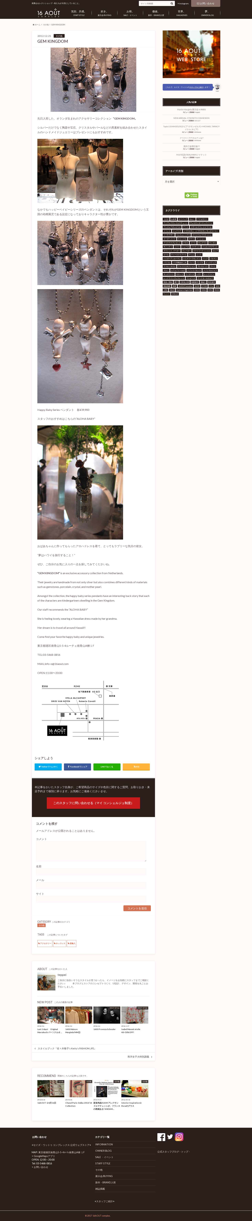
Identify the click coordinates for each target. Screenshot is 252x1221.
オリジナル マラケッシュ (202, 235)
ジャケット (195, 247)
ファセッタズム (170, 266)
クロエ (185, 243)
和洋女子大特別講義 (138, 1056)
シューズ (185, 247)
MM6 (203, 290)
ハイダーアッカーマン (172, 258)
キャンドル (182, 239)
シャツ (177, 247)
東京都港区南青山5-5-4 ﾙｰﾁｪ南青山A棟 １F (61, 1152)
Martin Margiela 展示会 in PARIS (191, 109)
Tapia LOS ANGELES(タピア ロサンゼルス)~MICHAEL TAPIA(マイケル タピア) (191, 127)
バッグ (205, 258)
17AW (204, 286)
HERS (197, 290)
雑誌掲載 (167, 286)
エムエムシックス (183, 235)
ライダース (189, 274)
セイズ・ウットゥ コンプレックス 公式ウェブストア (61, 1144)
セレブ (215, 251)
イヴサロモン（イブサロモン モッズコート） (201, 231)
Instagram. (184, 3)
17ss (211, 286)
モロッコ (179, 274)
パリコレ (167, 262)
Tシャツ (167, 294)
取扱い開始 (168, 282)
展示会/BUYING (104, 13)
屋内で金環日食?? (191, 146)
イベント (167, 231)
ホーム (37, 24)
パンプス (199, 262)
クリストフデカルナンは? (191, 138)
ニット (199, 255)
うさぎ (166, 219)
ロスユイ (197, 121)
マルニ (166, 270)
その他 (46, 24)
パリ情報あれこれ (180, 262)
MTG (210, 290)
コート (193, 243)
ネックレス (60, 943)
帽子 (176, 282)
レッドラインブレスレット (174, 278)
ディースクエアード (179, 255)
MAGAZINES (181, 13)
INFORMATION (104, 1144)
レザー (199, 274)
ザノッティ (168, 247)
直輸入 (72, 943)
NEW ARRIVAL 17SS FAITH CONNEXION (191, 118)
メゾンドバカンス (194, 270)
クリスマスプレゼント (172, 243)
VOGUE (175, 294)
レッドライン (209, 274)
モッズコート (169, 274)
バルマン (213, 258)
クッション (200, 239)
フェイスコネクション (186, 266)
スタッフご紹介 (104, 1201)
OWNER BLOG (207, 13)
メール (40, 880)
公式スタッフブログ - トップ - (173, 1151)
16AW (197, 286)
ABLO (172, 290)
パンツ (191, 262)
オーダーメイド (170, 239)
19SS (165, 290)
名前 (38, 866)
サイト (40, 893)
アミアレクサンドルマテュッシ (176, 223)
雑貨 (174, 286)
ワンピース (191, 278)
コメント (41, 838)
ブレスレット (202, 266)
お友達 (173, 219)
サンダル (212, 243)
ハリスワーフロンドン (191, 258)
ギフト (191, 239)
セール (166, 255)
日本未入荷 (184, 282)
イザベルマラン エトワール (201, 227)
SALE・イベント (130, 13)
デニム (191, 255)
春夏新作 (194, 282)
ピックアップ (211, 262)
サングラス (202, 243)
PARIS (216, 290)
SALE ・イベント (104, 1157)
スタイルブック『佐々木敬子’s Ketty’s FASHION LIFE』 (67, 1048)
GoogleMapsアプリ (44, 1156)
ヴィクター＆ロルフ (205, 278)
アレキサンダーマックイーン (201, 223)
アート (185, 227)
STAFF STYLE (79, 13)
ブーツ (212, 266)
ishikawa (197, 132)
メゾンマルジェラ (210, 270)
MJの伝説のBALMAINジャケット (191, 155)
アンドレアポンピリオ (172, 227)
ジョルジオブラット (210, 247)
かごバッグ (183, 219)
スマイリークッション (201, 251)
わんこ (192, 219)
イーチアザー (169, 235)
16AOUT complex (185, 286)
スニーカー (186, 251)
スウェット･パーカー (172, 251)
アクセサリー (45, 943)
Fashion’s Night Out (184, 290)
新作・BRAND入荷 (156, 13)
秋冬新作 (211, 282)
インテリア (177, 231)
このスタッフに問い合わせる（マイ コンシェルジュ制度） (93, 803)
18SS (217, 286)
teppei (62, 975)
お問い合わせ (207, 3)
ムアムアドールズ (178, 270)
